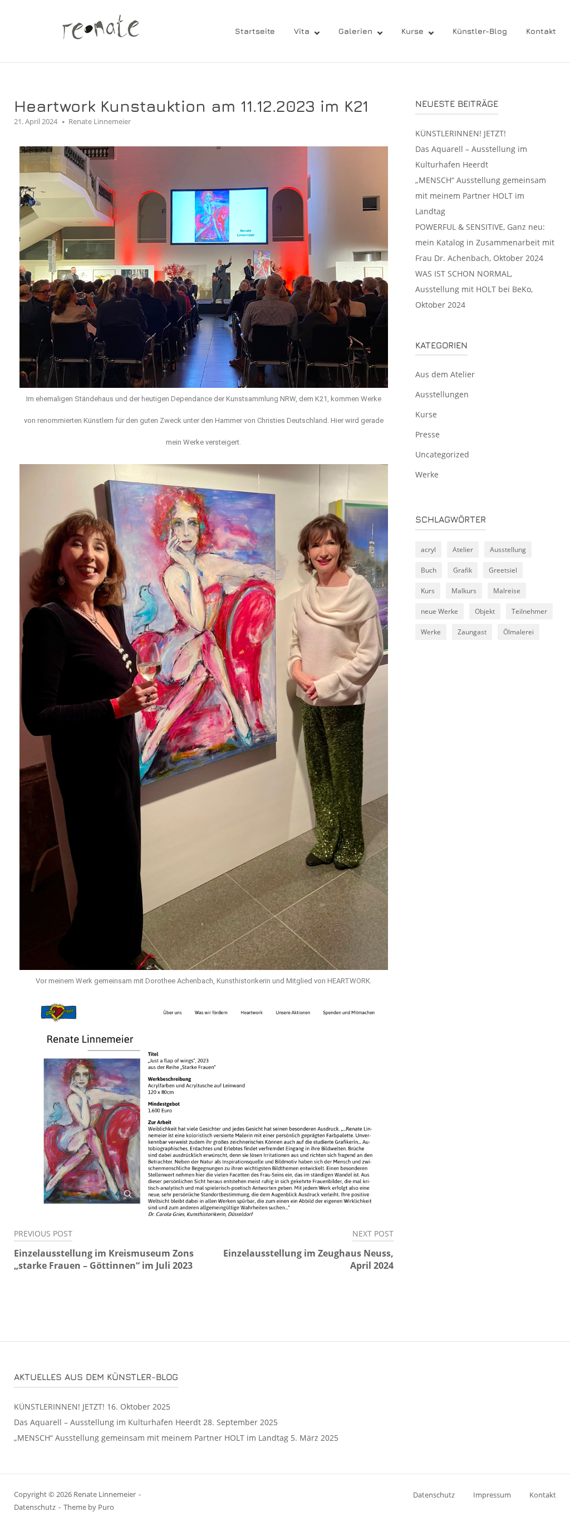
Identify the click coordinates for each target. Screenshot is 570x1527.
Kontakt (541, 31)
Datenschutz (35, 1507)
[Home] (92, 30)
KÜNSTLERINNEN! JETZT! (460, 133)
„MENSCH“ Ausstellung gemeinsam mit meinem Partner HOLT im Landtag (480, 195)
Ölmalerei (518, 632)
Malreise (506, 590)
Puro (106, 1507)
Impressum (492, 1495)
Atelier (463, 549)
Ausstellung (508, 549)
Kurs (428, 590)
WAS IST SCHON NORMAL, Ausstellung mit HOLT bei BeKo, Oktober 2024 (474, 289)
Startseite (255, 31)
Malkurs (463, 590)
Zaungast (472, 632)
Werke (427, 474)
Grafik (462, 570)
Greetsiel (503, 570)
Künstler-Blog (480, 31)
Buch (428, 570)
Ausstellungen (442, 394)
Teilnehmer (529, 611)
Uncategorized (442, 454)
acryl (428, 549)
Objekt (485, 611)
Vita (301, 31)
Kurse (412, 31)
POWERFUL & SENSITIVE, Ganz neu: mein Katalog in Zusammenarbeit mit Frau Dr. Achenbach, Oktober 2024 (484, 242)
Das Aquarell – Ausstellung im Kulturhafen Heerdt (107, 1422)
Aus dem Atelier (445, 374)
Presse (427, 434)
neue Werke (439, 611)
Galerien (355, 31)
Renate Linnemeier (99, 121)
